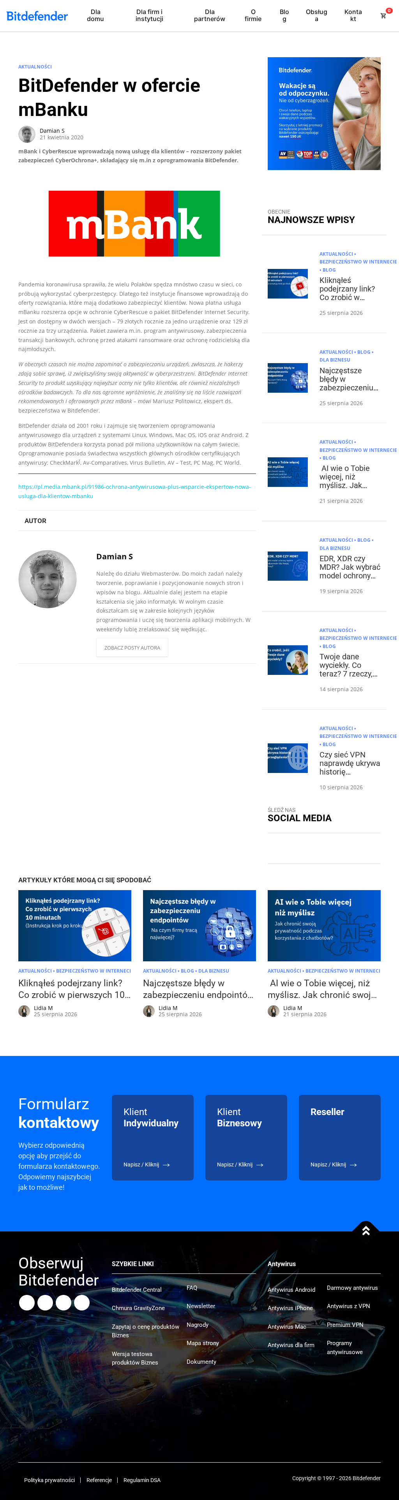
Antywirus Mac (287, 1326)
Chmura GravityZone (138, 1308)
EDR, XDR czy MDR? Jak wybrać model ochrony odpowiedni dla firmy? (350, 575)
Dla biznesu (335, 360)
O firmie (253, 15)
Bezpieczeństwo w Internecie (358, 261)
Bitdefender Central (137, 1289)
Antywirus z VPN (348, 1306)
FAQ (192, 1287)
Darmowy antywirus (352, 1287)
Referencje (99, 1480)
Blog (284, 15)
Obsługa (316, 15)
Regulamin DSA (142, 1480)
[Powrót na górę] (366, 1231)
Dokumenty (201, 1361)
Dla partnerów (209, 15)
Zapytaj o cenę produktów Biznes (145, 1331)
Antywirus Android (291, 1289)
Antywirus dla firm (291, 1345)
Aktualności (35, 66)
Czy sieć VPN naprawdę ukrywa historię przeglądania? (350, 767)
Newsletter (201, 1306)
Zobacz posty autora (132, 647)
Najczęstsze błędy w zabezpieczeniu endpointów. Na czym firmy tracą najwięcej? (348, 392)
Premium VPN (345, 1324)
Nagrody (197, 1324)
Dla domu (95, 15)
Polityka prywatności (49, 1480)
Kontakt (353, 15)
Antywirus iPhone (290, 1308)
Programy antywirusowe (345, 1348)
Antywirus (282, 1264)
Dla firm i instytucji (149, 15)
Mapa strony (203, 1343)
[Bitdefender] (37, 16)
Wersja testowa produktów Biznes (135, 1359)
